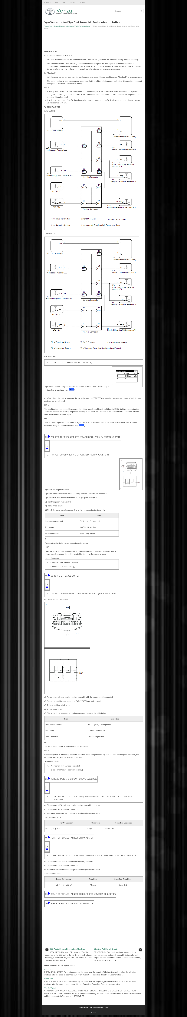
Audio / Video (69, 26)
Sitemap (72, 2)
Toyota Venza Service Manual (54, 26)
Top (63, 2)
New (56, 2)
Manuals (47, 2)
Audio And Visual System (83, 26)
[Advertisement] (93, 41)
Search (82, 2)
